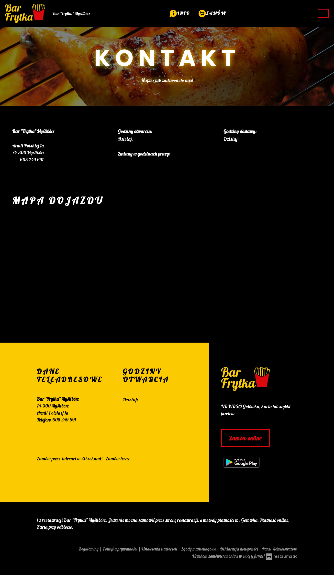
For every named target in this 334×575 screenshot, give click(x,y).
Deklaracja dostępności (239, 548)
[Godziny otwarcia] (150, 139)
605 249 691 (64, 420)
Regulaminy (89, 548)
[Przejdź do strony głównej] (259, 379)
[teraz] (141, 139)
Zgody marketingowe (199, 548)
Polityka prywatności (120, 548)
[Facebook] (125, 414)
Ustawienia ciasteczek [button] (160, 548)
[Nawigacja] (323, 13)
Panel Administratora (279, 548)
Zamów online (245, 438)
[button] (179, 13)
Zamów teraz (118, 459)
